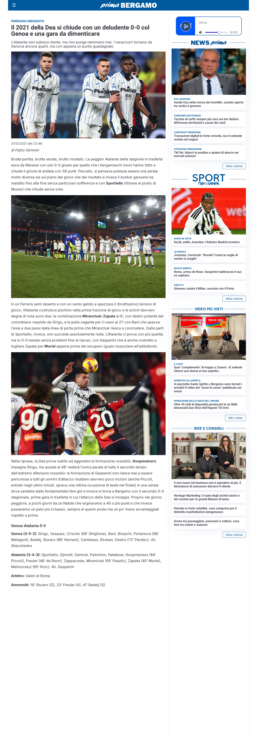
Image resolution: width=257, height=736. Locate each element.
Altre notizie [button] (234, 166)
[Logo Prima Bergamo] (128, 5)
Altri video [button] (235, 418)
